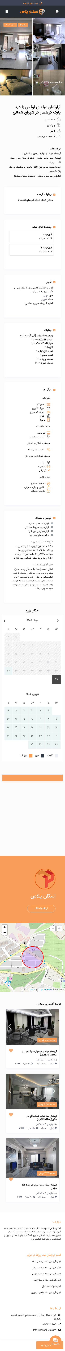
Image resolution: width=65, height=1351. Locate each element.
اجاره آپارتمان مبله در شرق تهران (46, 1274)
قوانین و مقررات (43, 518)
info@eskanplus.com (44, 1330)
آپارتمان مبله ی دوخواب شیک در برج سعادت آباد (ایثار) (39, 1053)
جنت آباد (42, 1197)
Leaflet (33, 989)
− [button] (4, 932)
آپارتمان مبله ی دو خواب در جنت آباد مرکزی (39, 1186)
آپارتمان (51, 125)
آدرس (48, 282)
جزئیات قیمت (44, 194)
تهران (45, 296)
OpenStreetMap (46, 989)
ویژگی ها (47, 390)
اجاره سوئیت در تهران (51, 1286)
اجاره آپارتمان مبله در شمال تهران (46, 1261)
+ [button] (4, 927)
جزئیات (47, 330)
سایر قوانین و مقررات (43, 565)
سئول (43, 1128)
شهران (44, 299)
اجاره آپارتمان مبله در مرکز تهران (47, 1280)
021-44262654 (49, 1324)
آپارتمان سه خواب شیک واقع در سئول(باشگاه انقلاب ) (42, 1118)
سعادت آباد (41, 1064)
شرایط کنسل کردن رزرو (42, 542)
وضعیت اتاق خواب (41, 227)
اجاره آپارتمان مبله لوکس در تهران (46, 1292)
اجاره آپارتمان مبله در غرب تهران (47, 1268)
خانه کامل (50, 120)
